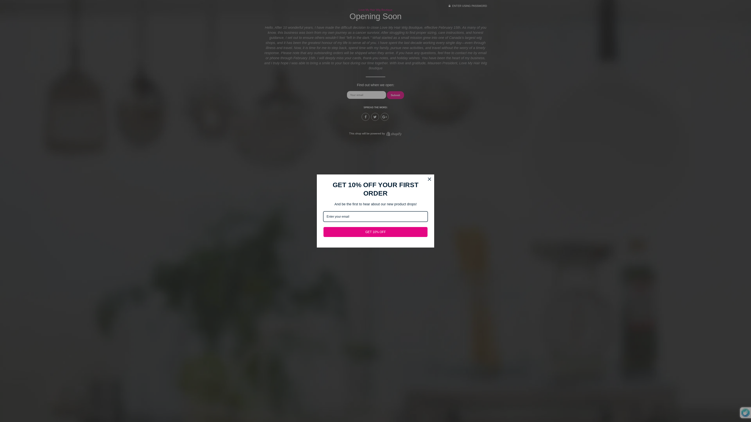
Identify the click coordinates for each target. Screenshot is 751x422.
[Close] (429, 179)
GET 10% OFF (375, 232)
